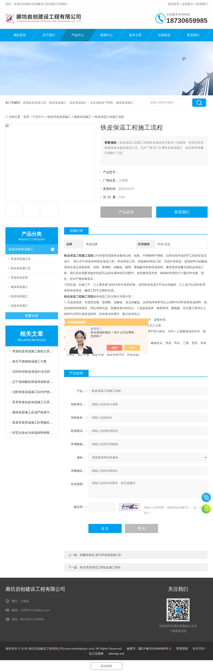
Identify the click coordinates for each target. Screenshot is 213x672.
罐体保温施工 (83, 116)
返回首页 (173, 4)
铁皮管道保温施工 (59, 116)
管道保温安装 (19, 277)
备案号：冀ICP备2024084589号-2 (149, 648)
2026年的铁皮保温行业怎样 (31, 371)
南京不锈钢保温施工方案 (29, 361)
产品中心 (77, 35)
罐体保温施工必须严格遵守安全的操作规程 (33, 412)
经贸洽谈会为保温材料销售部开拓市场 (33, 432)
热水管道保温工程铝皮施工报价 (100, 567)
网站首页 (20, 35)
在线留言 (187, 4)
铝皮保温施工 (19, 296)
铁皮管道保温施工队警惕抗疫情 (33, 422)
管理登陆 (182, 648)
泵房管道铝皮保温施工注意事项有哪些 (33, 402)
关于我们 (48, 35)
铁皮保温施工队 (21, 268)
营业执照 (106, 666)
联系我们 (202, 4)
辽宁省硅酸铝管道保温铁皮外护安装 (33, 381)
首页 (26, 116)
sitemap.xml (116, 653)
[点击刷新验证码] (129, 506)
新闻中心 (106, 35)
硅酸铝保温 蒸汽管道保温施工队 (100, 555)
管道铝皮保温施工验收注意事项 (33, 351)
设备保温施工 (19, 305)
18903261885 (206, 497)
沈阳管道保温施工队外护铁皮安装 (33, 392)
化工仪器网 (96, 653)
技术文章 (135, 35)
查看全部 (31, 315)
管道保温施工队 (21, 258)
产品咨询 (126, 212)
